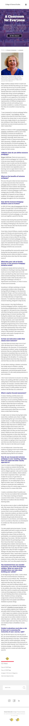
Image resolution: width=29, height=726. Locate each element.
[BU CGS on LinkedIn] (19, 701)
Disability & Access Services (15, 607)
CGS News (4, 663)
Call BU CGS (11, 719)
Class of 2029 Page (6, 667)
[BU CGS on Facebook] (14, 701)
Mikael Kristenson (11, 50)
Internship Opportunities (7, 676)
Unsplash (20, 50)
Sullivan (16, 114)
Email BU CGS (17, 719)
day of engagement (17, 206)
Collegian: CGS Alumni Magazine (9, 673)
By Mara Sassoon (14, 36)
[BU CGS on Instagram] (9, 701)
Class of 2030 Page (6, 670)
